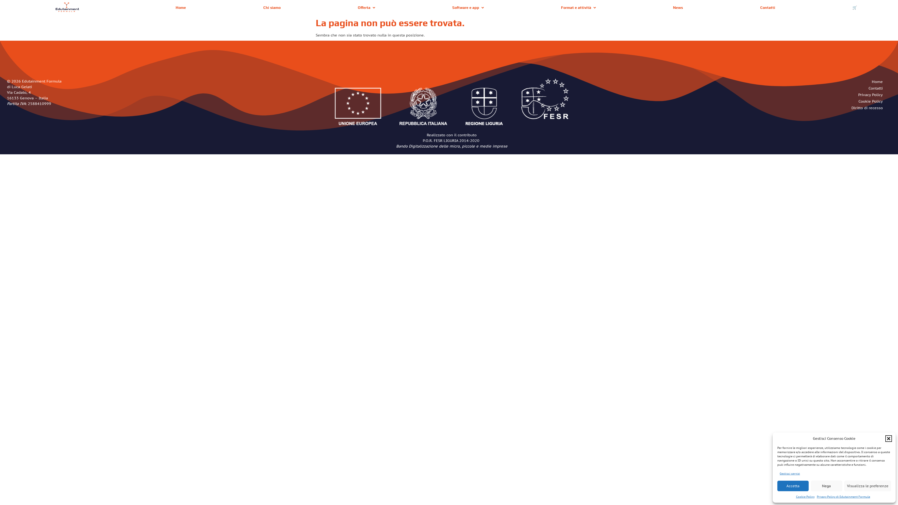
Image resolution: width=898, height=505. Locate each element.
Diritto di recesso (867, 107)
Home (181, 7)
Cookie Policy (805, 496)
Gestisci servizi (790, 473)
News (678, 7)
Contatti (767, 7)
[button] (888, 438)
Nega (826, 486)
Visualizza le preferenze (867, 486)
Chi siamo (272, 7)
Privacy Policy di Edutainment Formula (843, 496)
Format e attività (576, 7)
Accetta (793, 486)
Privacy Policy (870, 94)
